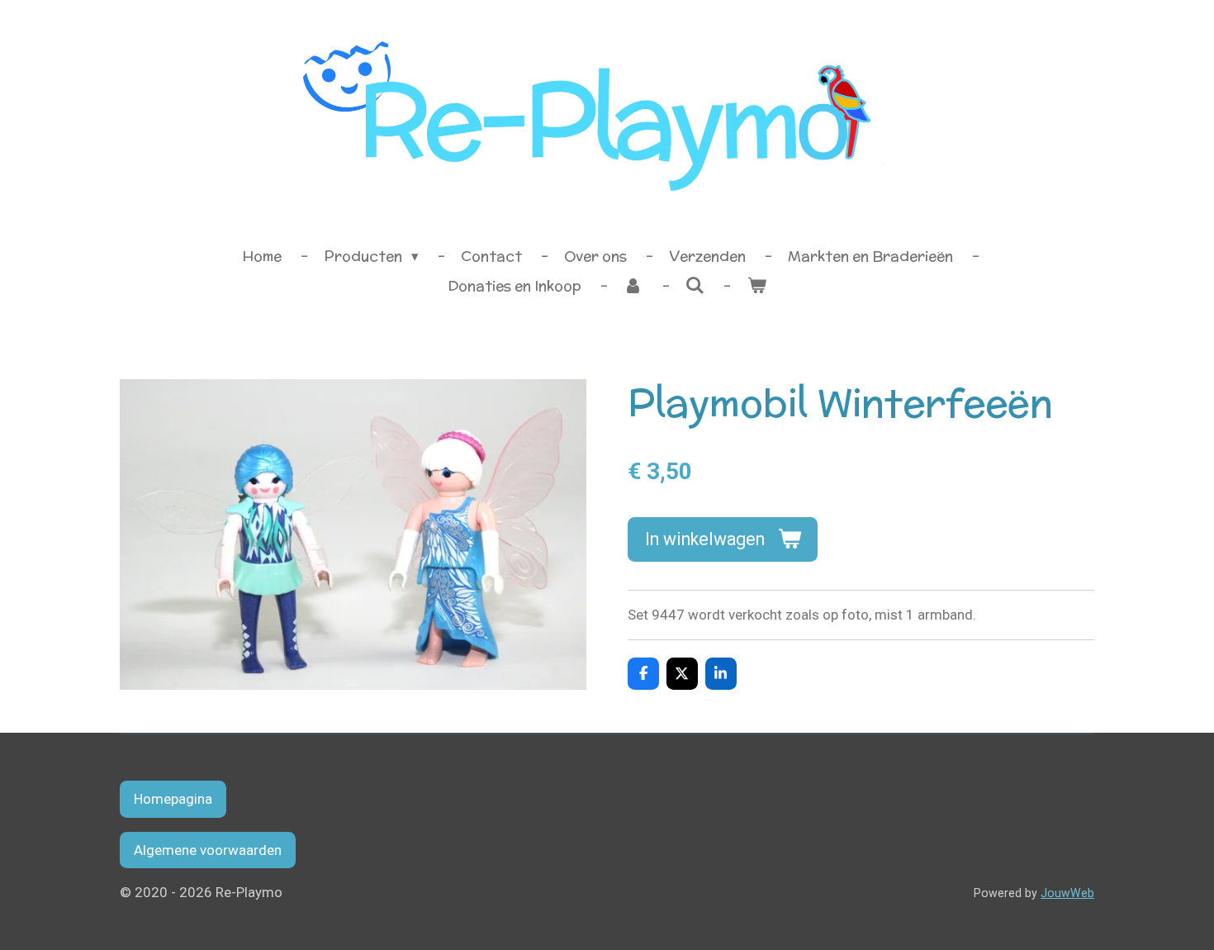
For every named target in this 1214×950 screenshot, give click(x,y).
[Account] (633, 287)
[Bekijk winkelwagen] (756, 287)
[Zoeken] (695, 286)
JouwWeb (1067, 893)
